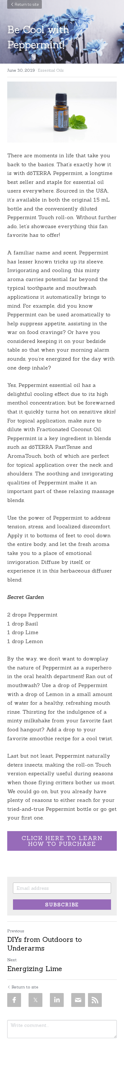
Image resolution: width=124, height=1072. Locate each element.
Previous (15, 930)
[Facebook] (14, 1000)
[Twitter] (35, 1000)
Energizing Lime (34, 968)
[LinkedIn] (57, 1000)
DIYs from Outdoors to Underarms (44, 944)
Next (12, 959)
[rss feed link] (95, 1000)
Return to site (27, 4)
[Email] (78, 1000)
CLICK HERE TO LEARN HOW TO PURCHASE (62, 840)
